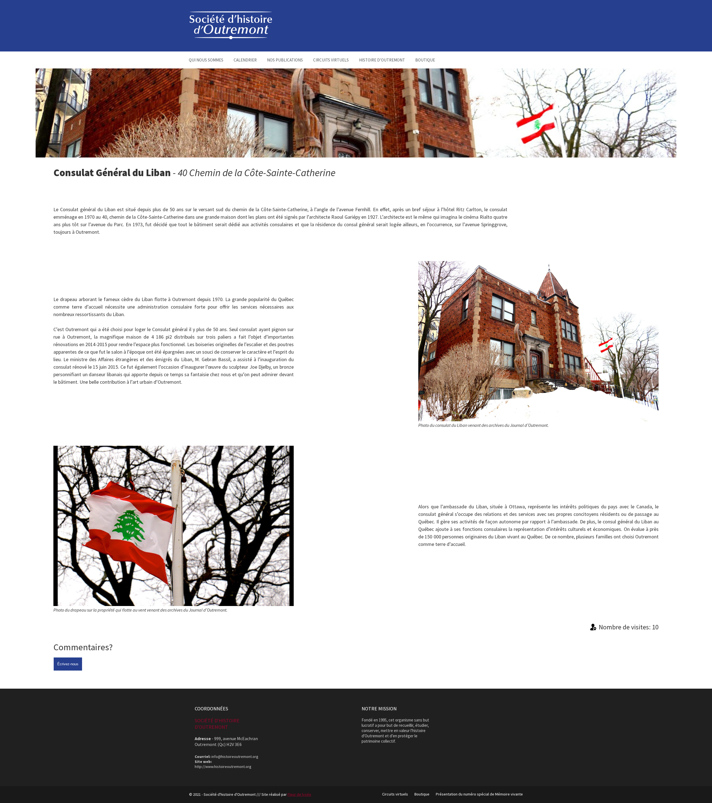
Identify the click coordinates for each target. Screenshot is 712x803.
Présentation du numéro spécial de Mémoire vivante (479, 794)
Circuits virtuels (331, 60)
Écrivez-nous (67, 664)
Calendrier (245, 60)
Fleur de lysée (299, 794)
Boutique (425, 60)
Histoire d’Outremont (382, 60)
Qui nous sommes (206, 60)
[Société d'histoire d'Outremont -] (231, 37)
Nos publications (285, 60)
